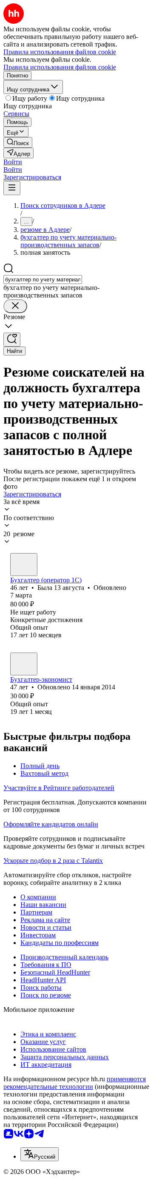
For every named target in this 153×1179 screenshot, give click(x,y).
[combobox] (42, 279)
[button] (12, 161)
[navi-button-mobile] (11, 188)
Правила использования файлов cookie (59, 67)
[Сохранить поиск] (11, 340)
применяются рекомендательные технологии (74, 1082)
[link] (17, 142)
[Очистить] (15, 306)
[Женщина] (23, 564)
